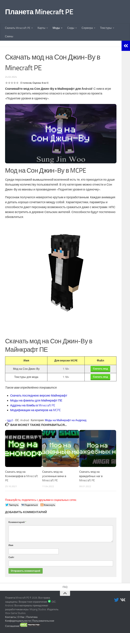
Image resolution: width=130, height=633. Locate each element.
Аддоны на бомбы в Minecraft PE (32, 405)
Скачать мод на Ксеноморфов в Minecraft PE (21, 476)
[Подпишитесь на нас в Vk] (122, 600)
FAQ (65, 587)
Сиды (70, 28)
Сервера (87, 28)
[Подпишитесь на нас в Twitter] (116, 600)
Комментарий (17, 522)
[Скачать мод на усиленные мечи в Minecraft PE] (60, 448)
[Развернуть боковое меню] (126, 46)
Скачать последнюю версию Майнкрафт (38, 395)
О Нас (21, 617)
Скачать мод (100, 368)
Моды (56, 28)
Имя (10, 545)
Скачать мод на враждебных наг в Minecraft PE (91, 476)
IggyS (10, 420)
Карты (41, 28)
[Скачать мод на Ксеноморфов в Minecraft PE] (23, 448)
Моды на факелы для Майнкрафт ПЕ (36, 400)
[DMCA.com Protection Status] (30, 626)
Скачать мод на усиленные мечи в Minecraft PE (54, 476)
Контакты (10, 617)
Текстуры (106, 28)
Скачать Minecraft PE (17, 28)
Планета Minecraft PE (39, 12)
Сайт (11, 557)
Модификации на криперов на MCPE (35, 410)
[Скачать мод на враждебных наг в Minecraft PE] (97, 448)
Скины (9, 36)
